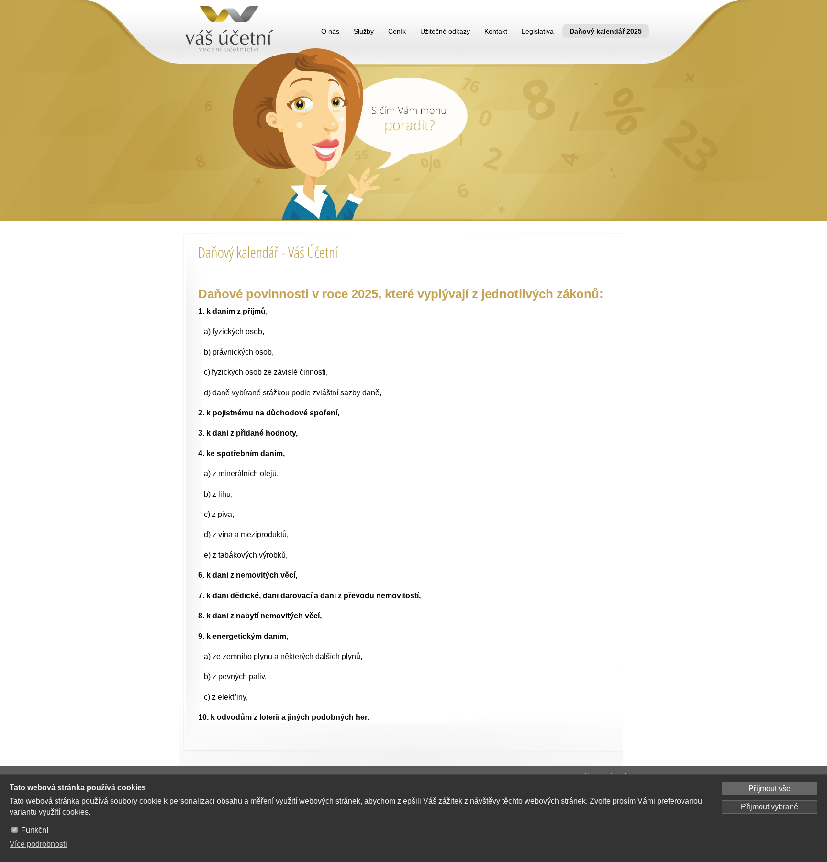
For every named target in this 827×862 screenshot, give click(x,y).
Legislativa (538, 31)
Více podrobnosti (38, 844)
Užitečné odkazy (445, 31)
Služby (364, 31)
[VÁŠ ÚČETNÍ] (231, 31)
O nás (330, 31)
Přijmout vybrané (769, 807)
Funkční (34, 830)
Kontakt (495, 31)
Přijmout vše (770, 788)
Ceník (397, 31)
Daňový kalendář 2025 (606, 31)
